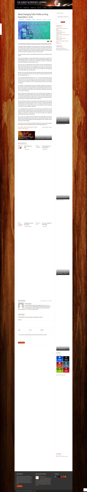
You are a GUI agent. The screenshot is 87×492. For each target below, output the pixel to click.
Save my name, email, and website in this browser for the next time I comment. (33, 334)
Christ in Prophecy (28, 309)
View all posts (49, 300)
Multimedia (45, 7)
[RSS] (65, 476)
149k (57, 355)
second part (24, 123)
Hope (22, 127)
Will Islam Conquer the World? (61, 38)
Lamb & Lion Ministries (22, 490)
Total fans (59, 355)
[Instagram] (59, 476)
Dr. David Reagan (28, 19)
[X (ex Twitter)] (57, 476)
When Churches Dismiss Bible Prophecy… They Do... (62, 272)
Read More (20, 486)
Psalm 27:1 (35, 77)
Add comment (39, 19)
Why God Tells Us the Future (60, 32)
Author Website (43, 300)
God (19, 127)
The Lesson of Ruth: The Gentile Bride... (46, 223)
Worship (34, 19)
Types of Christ (21, 128)
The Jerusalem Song (61, 348)
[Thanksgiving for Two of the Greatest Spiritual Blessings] (20, 260)
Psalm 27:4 (35, 103)
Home (17, 7)
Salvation (35, 127)
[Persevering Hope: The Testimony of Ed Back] (38, 183)
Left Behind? (50, 7)
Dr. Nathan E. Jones (43, 476)
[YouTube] (63, 476)
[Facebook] (55, 476)
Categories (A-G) (26, 7)
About (21, 7)
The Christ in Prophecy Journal (32, 2)
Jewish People (30, 127)
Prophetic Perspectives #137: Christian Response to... (62, 120)
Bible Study (39, 7)
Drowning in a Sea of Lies (62, 197)
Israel (25, 127)
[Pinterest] (61, 476)
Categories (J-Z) (33, 7)
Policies (35, 490)
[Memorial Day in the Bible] (20, 147)
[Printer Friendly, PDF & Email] (47, 127)
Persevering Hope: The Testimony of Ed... (46, 146)
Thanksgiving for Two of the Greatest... (28, 223)
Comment (19, 319)
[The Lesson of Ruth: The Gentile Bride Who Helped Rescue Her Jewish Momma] (38, 260)
